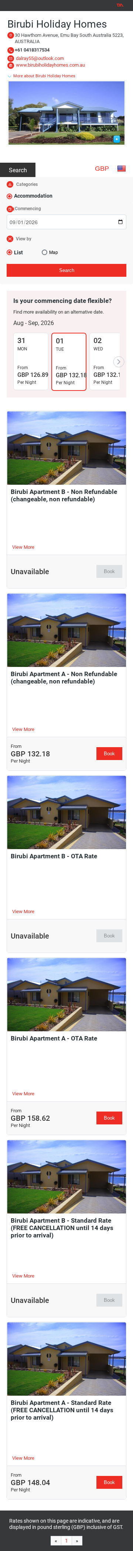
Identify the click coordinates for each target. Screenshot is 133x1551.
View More (23, 547)
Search (18, 170)
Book (109, 571)
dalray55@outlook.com (40, 58)
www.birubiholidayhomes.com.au (50, 65)
